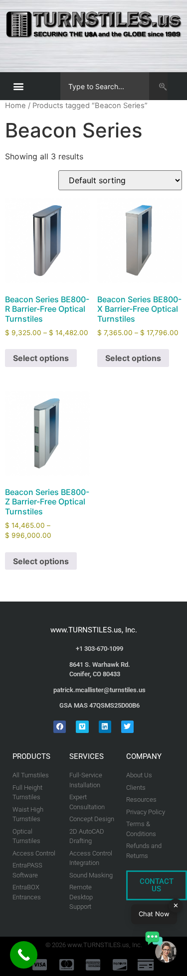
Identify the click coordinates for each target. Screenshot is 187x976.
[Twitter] (127, 727)
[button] (18, 86)
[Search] (158, 86)
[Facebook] (59, 727)
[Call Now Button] (23, 955)
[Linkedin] (105, 727)
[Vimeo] (82, 727)
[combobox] (104, 86)
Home (15, 105)
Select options (41, 358)
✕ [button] (176, 905)
